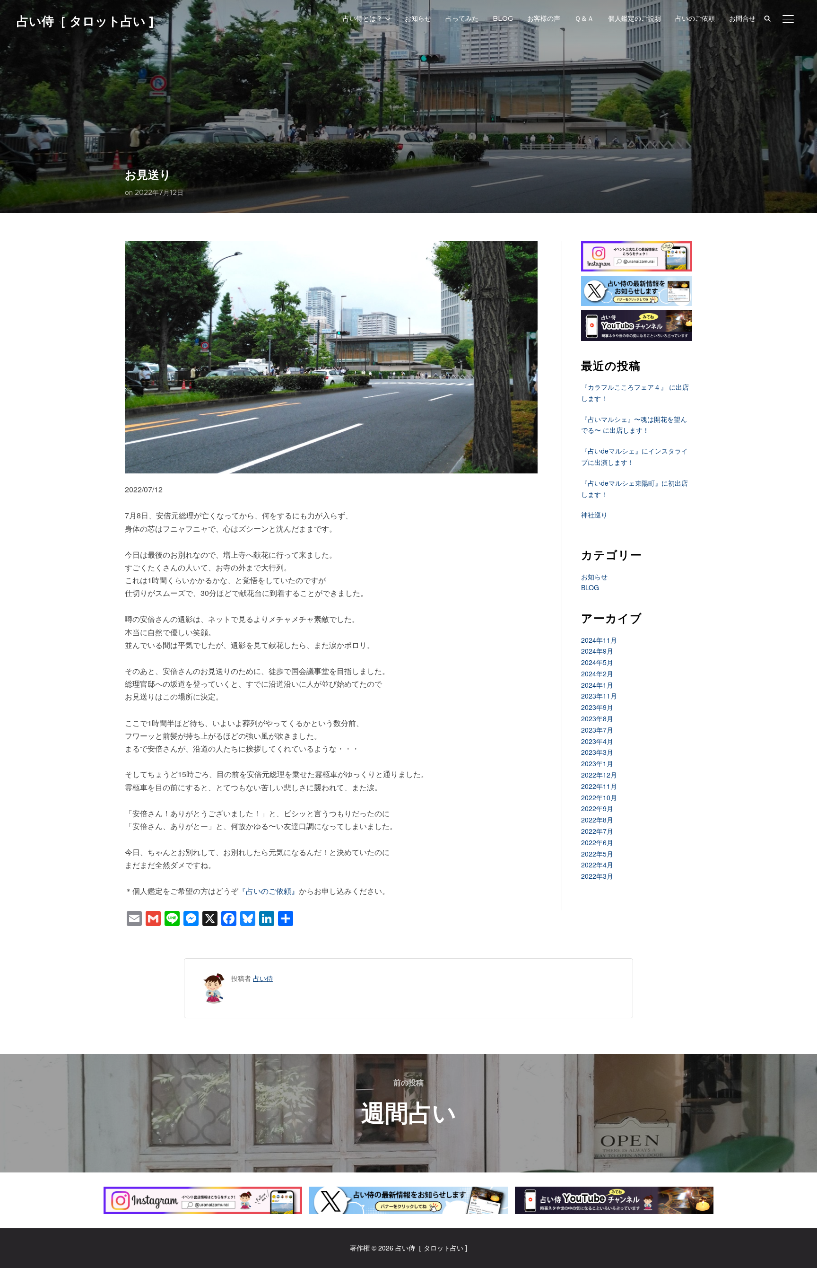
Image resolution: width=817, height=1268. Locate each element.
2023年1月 (597, 763)
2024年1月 (597, 685)
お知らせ (418, 18)
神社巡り (594, 514)
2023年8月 (597, 718)
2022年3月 (597, 876)
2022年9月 (597, 808)
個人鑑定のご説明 (634, 18)
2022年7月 (597, 831)
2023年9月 (597, 707)
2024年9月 (597, 651)
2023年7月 (597, 730)
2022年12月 (599, 774)
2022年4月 (597, 864)
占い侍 (263, 978)
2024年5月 (597, 662)
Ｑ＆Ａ (584, 18)
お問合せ (742, 18)
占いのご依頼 (695, 18)
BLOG (503, 18)
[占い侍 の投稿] (214, 978)
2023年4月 (597, 741)
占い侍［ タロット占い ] (85, 21)
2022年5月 (597, 853)
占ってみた (461, 18)
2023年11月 (599, 695)
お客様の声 (543, 18)
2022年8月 (597, 819)
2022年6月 (597, 842)
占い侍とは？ (362, 18)
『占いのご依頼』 (268, 890)
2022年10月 (599, 797)
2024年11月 (599, 640)
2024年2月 (597, 673)
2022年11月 (599, 786)
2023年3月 (597, 752)
